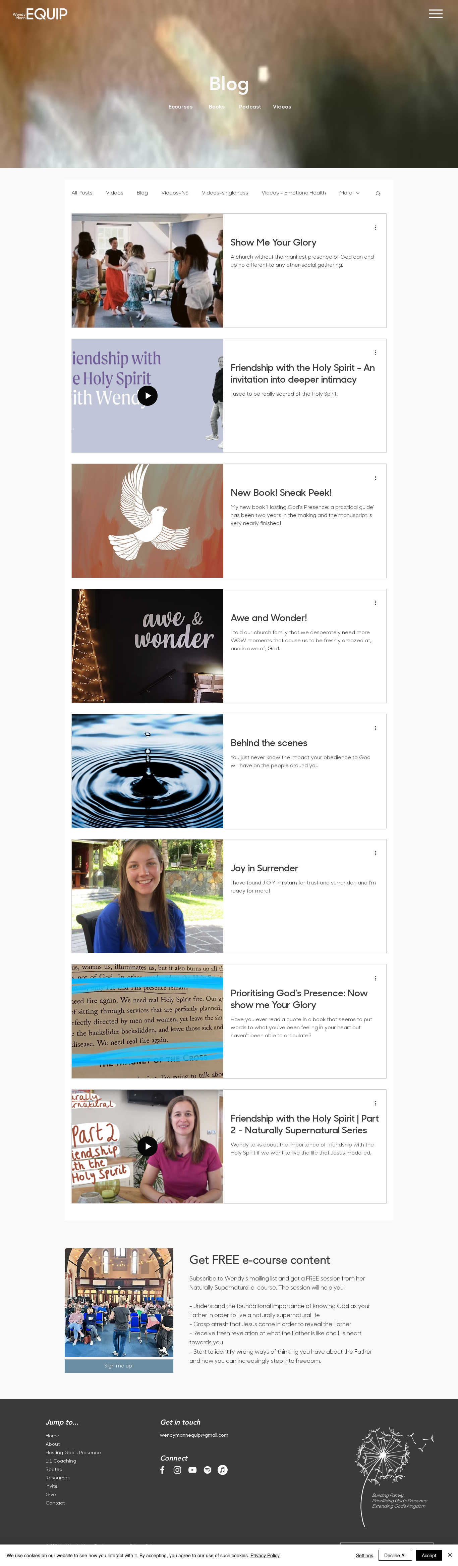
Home (52, 1436)
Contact (55, 1503)
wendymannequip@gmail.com (194, 1435)
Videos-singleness (225, 193)
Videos (114, 193)
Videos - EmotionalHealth (294, 193)
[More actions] (378, 227)
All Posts (82, 193)
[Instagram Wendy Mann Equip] (177, 1470)
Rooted (54, 1469)
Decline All (395, 1555)
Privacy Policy (265, 1555)
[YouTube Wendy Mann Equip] (192, 1470)
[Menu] (435, 13)
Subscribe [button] (202, 1279)
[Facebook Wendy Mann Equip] (162, 1470)
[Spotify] (208, 1470)
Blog (142, 193)
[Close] (450, 1555)
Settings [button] (364, 1555)
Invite (52, 1486)
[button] (378, 194)
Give (51, 1494)
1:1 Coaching (61, 1461)
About (53, 1444)
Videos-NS (174, 193)
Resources (58, 1478)
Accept (429, 1555)
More (345, 193)
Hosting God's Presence (71, 1452)
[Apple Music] (223, 1470)
